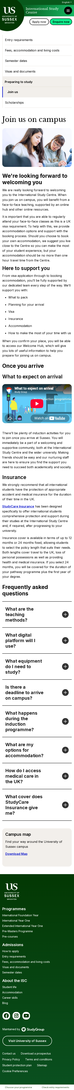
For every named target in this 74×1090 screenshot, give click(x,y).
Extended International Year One (22, 925)
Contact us (9, 1053)
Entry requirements (19, 40)
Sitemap (42, 1065)
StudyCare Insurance (18, 506)
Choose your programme (18, 1087)
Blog (5, 1003)
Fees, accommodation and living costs (32, 50)
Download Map (16, 854)
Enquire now (61, 21)
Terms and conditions (38, 1059)
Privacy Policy (11, 1059)
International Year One (16, 920)
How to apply (10, 951)
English (66, 2)
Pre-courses (10, 936)
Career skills (10, 997)
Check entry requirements (55, 1087)
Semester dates (16, 61)
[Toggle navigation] (68, 10)
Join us (12, 92)
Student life (9, 987)
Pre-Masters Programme (17, 931)
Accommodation (12, 992)
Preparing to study (18, 82)
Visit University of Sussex (27, 1041)
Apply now (39, 21)
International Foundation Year (20, 915)
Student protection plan (17, 1065)
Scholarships (14, 102)
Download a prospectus (36, 1053)
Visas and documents (20, 71)
